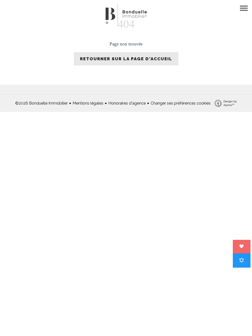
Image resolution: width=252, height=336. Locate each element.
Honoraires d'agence (127, 103)
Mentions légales (88, 103)
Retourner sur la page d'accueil (126, 58)
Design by (230, 103)
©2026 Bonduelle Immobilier (41, 103)
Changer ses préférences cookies (181, 103)
